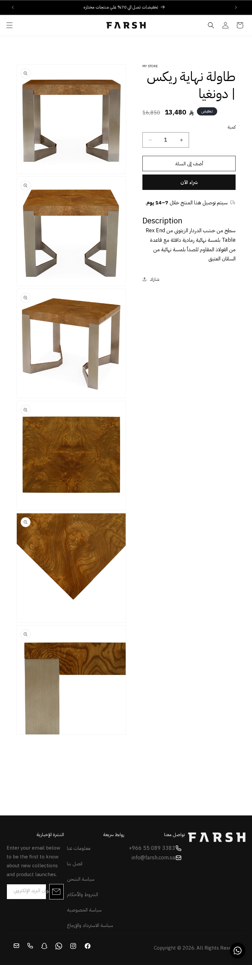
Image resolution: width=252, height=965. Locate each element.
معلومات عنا (79, 848)
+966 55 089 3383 (152, 848)
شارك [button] (154, 279)
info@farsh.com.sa (153, 858)
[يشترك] (56, 891)
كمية (232, 127)
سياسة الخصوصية (84, 910)
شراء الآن (189, 182)
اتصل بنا (74, 863)
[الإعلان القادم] (236, 7)
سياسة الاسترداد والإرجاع (90, 925)
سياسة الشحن (80, 879)
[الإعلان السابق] (13, 7)
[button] (9, 25)
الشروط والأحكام (82, 894)
